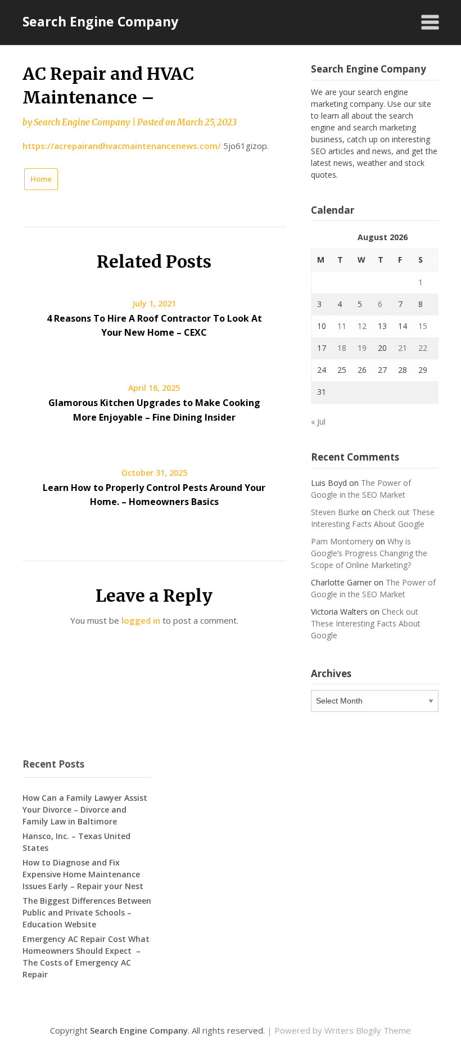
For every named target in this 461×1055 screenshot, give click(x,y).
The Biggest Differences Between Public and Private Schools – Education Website (86, 912)
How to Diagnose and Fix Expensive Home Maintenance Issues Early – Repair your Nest (82, 874)
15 (422, 326)
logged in (140, 620)
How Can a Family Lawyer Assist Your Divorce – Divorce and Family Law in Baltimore (84, 809)
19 (362, 347)
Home (41, 179)
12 (362, 326)
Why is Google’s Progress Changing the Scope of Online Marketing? (369, 553)
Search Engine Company (100, 21)
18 (341, 347)
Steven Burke (335, 512)
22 (422, 347)
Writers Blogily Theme (367, 1030)
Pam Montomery (342, 541)
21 (402, 347)
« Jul (318, 421)
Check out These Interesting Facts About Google (366, 623)
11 (341, 326)
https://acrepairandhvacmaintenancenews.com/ (121, 145)
